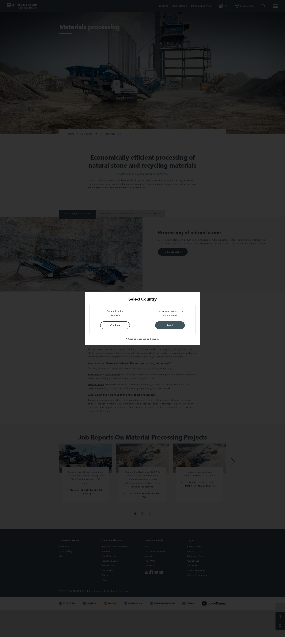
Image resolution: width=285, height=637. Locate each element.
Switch (170, 325)
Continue (115, 325)
